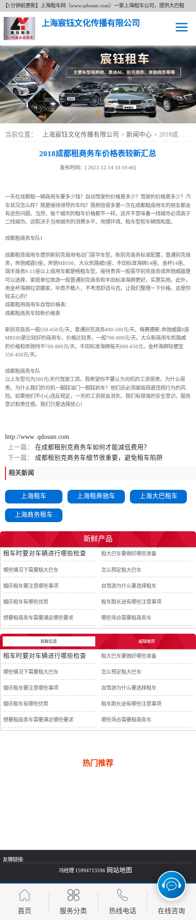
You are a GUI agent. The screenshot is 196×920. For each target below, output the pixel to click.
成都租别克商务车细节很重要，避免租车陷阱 (98, 457)
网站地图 (119, 870)
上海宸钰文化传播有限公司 (81, 134)
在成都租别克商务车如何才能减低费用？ (91, 447)
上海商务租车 (34, 514)
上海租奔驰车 (96, 496)
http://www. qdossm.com (37, 436)
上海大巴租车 (158, 496)
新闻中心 (140, 134)
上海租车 (33, 496)
